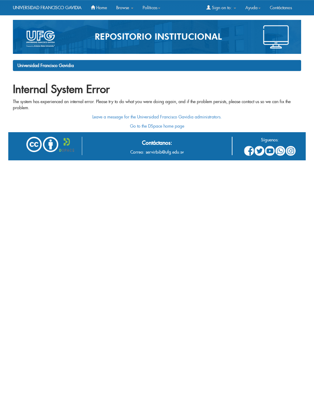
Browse (123, 7)
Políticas (150, 7)
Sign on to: (222, 7)
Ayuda (251, 7)
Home (101, 7)
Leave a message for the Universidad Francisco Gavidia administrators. (157, 117)
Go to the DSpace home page (157, 126)
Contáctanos (281, 7)
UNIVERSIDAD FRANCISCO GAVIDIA (47, 7)
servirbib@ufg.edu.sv (165, 152)
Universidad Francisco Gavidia (45, 65)
